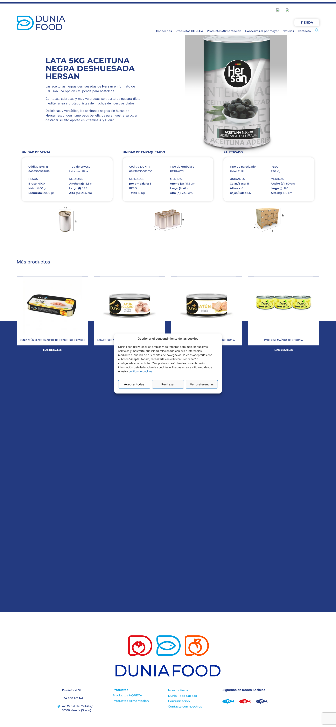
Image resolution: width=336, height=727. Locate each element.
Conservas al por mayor (262, 31)
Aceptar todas (134, 384)
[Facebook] (298, 10)
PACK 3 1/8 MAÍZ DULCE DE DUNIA (283, 340)
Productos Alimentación (224, 31)
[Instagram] (307, 10)
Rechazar (168, 384)
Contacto (304, 31)
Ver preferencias (202, 384)
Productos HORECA (189, 31)
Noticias (288, 31)
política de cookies (140, 371)
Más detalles (52, 350)
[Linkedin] (315, 10)
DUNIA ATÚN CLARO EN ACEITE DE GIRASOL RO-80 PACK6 (52, 340)
